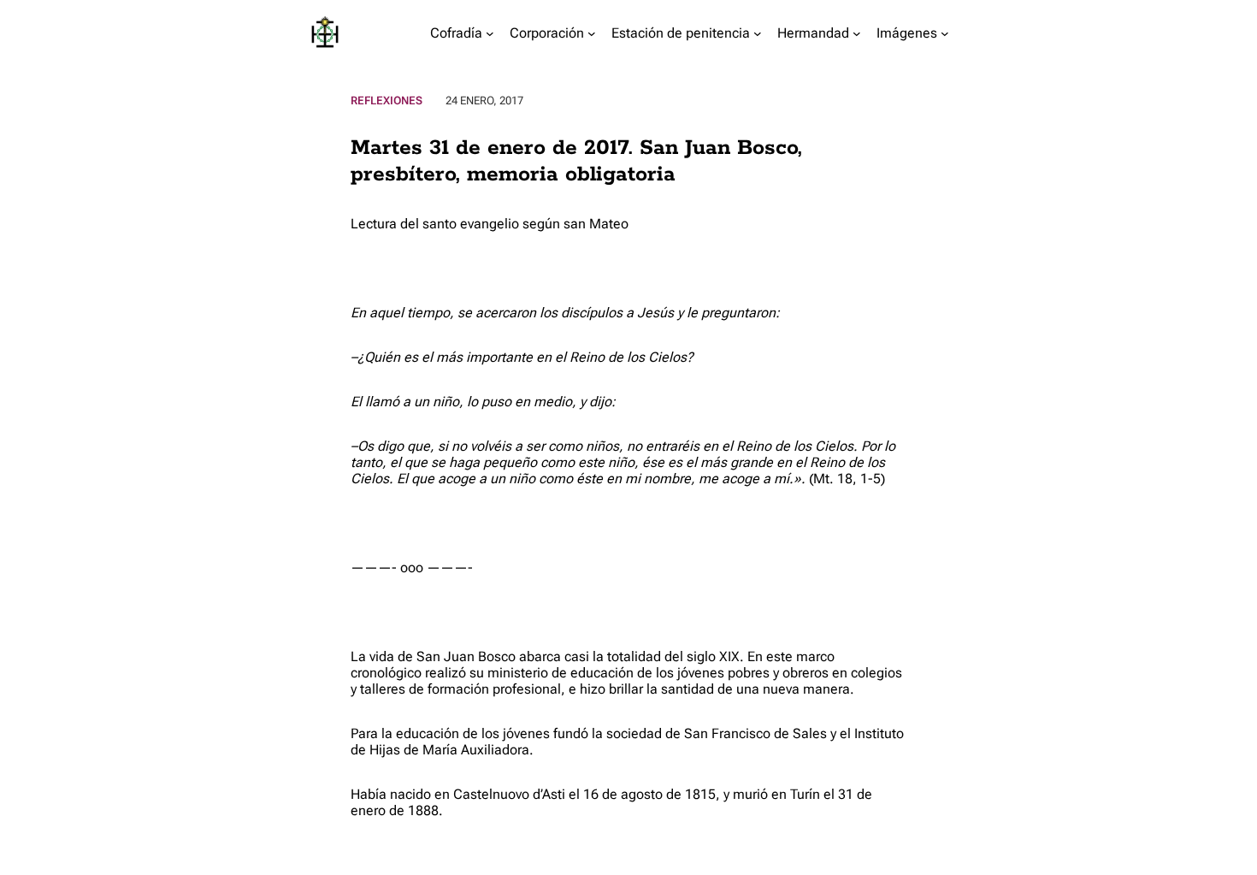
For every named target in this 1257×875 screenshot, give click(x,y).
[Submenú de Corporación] (591, 33)
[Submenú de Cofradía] (490, 33)
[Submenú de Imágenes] (945, 33)
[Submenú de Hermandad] (857, 33)
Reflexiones (386, 100)
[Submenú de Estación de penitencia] (757, 33)
